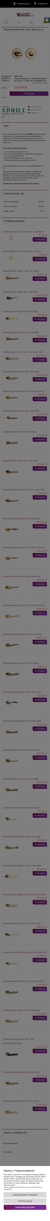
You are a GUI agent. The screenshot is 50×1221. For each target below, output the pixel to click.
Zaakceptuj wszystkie (25, 1207)
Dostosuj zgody (25, 1201)
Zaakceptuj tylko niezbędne (25, 1195)
